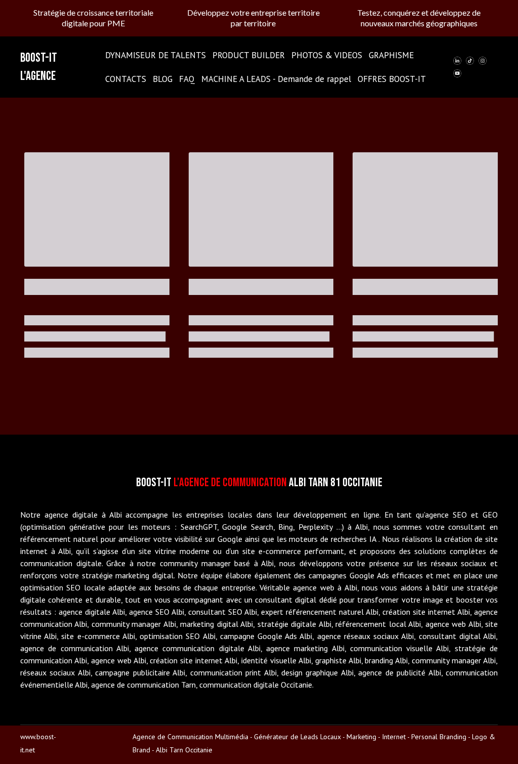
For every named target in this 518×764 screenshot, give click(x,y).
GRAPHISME (391, 55)
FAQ (187, 78)
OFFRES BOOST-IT (392, 78)
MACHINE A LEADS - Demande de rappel (276, 78)
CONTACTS (125, 78)
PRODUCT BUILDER (248, 55)
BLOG (162, 78)
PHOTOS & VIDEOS (326, 55)
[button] (457, 61)
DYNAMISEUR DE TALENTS (155, 55)
